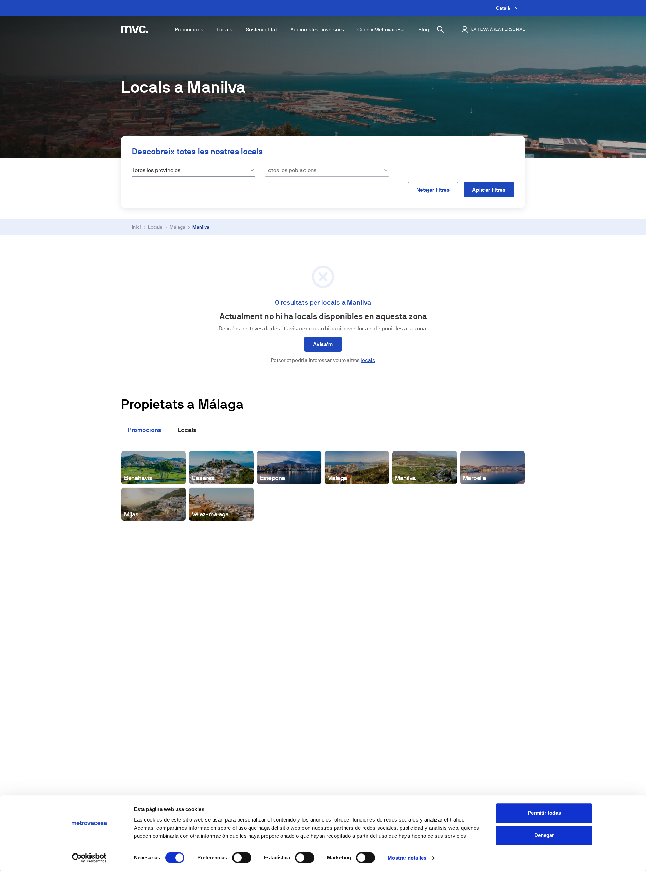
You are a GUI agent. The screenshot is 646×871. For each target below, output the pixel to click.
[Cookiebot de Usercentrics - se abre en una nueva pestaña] (89, 858)
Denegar (544, 835)
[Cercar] (440, 29)
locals (368, 360)
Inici (136, 227)
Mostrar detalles (407, 858)
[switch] (241, 857)
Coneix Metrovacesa (381, 29)
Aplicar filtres (489, 190)
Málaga (177, 227)
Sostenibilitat (261, 29)
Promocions (189, 29)
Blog (423, 29)
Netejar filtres (433, 190)
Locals (224, 29)
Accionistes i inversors (317, 29)
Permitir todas (544, 813)
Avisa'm (323, 344)
